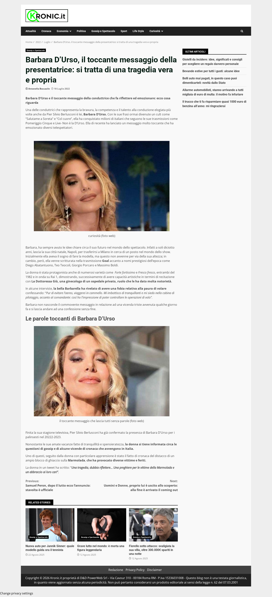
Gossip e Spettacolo (103, 31)
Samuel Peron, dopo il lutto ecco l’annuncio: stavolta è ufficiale (58, 485)
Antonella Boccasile (39, 88)
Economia (62, 31)
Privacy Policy (135, 570)
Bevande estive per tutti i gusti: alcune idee (211, 71)
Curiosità (155, 31)
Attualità (31, 31)
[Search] (242, 31)
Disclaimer (154, 570)
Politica (81, 31)
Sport (124, 31)
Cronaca (46, 31)
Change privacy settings (16, 593)
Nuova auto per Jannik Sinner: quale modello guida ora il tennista (50, 525)
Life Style (138, 31)
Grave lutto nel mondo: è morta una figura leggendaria (101, 525)
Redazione (115, 570)
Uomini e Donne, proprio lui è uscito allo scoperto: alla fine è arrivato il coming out (141, 485)
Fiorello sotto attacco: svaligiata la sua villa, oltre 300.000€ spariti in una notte (153, 525)
